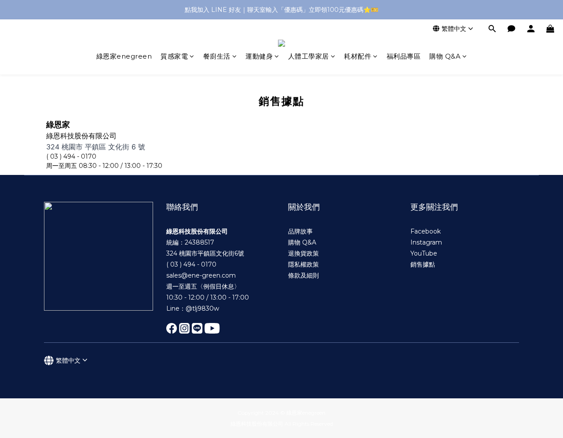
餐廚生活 (216, 56)
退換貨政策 (303, 253)
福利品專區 (404, 56)
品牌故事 (300, 231)
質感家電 (174, 56)
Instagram (426, 242)
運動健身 (259, 56)
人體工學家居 (308, 56)
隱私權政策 (303, 264)
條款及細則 (303, 275)
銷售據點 (422, 264)
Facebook (425, 231)
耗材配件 (357, 56)
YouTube (423, 253)
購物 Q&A (445, 56)
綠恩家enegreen (124, 56)
